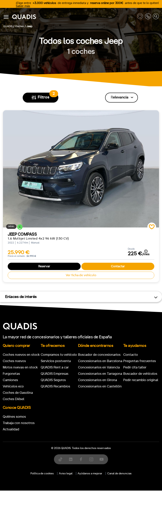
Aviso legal (66, 473)
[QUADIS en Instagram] (91, 459)
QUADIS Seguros (53, 380)
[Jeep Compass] (81, 169)
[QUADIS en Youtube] (101, 459)
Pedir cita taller (134, 367)
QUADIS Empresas (54, 373)
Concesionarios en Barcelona (100, 361)
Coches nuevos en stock (21, 354)
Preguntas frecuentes (139, 361)
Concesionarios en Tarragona (100, 373)
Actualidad (11, 429)
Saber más (23, 6)
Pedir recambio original (140, 380)
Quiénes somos (14, 416)
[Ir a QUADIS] (73, 16)
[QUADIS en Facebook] (81, 459)
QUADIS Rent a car (55, 367)
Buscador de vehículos (140, 373)
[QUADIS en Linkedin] (71, 459)
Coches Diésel (13, 399)
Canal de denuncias (119, 473)
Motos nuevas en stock (20, 367)
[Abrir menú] (6, 17)
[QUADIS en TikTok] (60, 459)
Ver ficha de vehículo (81, 275)
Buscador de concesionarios (99, 354)
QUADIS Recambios (55, 386)
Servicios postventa (56, 361)
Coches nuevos (14, 361)
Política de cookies (42, 473)
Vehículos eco (13, 386)
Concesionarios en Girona (97, 380)
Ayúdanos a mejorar (90, 473)
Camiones (10, 380)
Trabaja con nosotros (19, 423)
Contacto (130, 354)
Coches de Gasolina (18, 392)
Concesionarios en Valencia (99, 367)
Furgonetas (11, 373)
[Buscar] (156, 17)
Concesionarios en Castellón (100, 386)
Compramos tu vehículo (59, 354)
